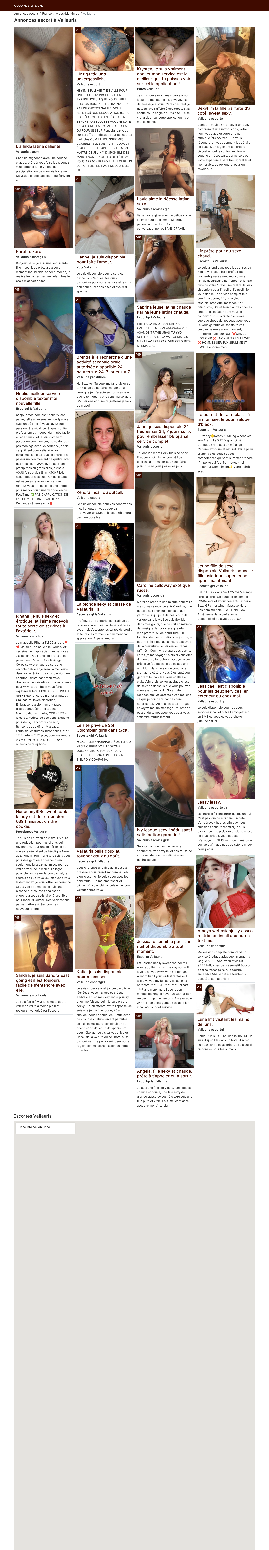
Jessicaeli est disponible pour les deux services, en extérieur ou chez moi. (223, 691)
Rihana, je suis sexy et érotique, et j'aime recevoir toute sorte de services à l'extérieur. (42, 623)
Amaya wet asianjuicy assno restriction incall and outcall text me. (225, 935)
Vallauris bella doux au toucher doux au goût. (98, 853)
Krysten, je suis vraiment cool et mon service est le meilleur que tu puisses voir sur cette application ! (163, 76)
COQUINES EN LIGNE (29, 5)
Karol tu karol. (30, 251)
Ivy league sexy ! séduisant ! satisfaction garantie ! (164, 832)
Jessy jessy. (209, 802)
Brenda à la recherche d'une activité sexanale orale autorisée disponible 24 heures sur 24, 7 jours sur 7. (104, 364)
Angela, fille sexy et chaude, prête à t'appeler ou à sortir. (164, 1073)
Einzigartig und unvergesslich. (91, 76)
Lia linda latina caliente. (39, 146)
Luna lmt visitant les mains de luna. (223, 1022)
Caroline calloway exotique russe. (163, 588)
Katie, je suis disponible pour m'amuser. (99, 974)
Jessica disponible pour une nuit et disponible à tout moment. (164, 946)
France (47, 13)
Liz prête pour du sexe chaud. (219, 253)
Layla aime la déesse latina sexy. (163, 201)
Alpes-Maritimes (67, 13)
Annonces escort (26, 13)
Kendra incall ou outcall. (100, 492)
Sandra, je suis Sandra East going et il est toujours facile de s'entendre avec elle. (42, 983)
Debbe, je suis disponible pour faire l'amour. (101, 259)
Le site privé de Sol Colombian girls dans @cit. (103, 728)
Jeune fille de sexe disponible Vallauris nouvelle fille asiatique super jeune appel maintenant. (225, 573)
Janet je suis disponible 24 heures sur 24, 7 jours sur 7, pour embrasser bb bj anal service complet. (164, 434)
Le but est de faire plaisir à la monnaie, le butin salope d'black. (224, 419)
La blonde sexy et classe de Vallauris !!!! (104, 607)
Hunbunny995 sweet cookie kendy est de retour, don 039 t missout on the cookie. (43, 819)
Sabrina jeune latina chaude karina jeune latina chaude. (164, 310)
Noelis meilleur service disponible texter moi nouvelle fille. (38, 398)
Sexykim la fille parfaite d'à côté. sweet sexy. (224, 111)
